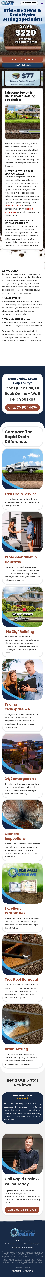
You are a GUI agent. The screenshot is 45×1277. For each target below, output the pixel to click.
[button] (42, 3)
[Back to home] (7, 3)
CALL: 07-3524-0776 (22, 407)
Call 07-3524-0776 (22, 59)
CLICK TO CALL (29, 3)
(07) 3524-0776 (24, 1241)
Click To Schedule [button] (22, 65)
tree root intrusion (13, 205)
